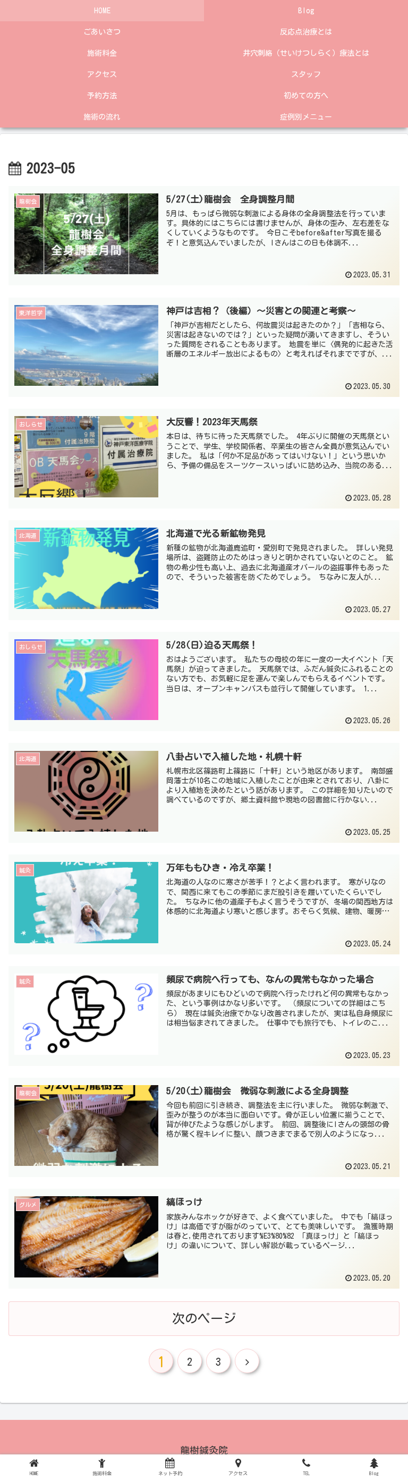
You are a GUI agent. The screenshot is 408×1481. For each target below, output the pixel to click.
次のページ (204, 1318)
